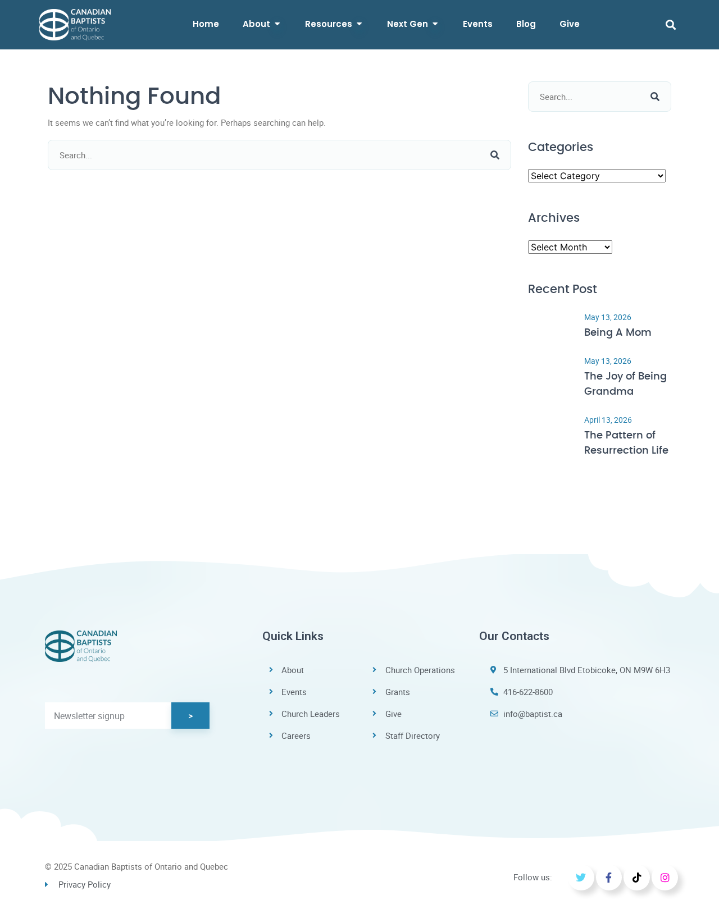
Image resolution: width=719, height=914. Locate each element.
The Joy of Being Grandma (625, 384)
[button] (670, 24)
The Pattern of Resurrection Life (626, 443)
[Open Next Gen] (435, 24)
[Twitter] (581, 878)
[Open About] (277, 24)
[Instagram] (665, 878)
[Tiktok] (637, 878)
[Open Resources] (359, 24)
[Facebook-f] (609, 878)
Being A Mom (618, 333)
